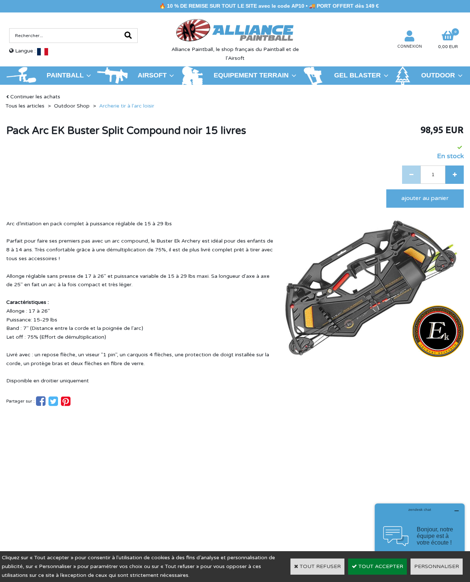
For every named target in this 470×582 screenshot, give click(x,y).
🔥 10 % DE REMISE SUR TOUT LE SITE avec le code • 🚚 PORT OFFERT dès (251, 6)
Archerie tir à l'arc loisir (126, 106)
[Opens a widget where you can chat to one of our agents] (419, 540)
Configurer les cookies (40, 508)
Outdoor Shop (72, 106)
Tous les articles (25, 106)
